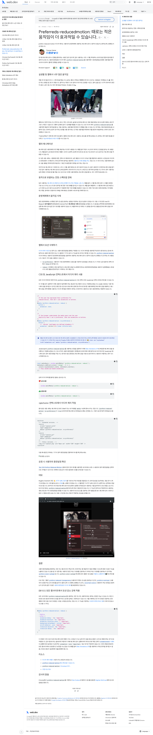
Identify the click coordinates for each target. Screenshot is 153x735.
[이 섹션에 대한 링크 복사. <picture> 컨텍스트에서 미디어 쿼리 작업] (77, 403)
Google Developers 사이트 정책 (59, 700)
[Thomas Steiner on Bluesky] (55, 53)
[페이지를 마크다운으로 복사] (105, 37)
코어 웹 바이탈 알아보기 (28, 11)
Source (83, 68)
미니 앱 (127, 11)
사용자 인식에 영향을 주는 (81, 161)
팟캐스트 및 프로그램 (110, 723)
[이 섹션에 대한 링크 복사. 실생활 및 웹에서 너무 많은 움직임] (69, 75)
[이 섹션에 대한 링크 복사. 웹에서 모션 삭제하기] (58, 245)
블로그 (64, 2)
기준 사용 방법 (54, 2)
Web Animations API (91, 349)
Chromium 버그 (65, 666)
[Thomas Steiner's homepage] (57, 53)
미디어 (135, 11)
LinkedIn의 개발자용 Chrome (136, 720)
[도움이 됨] (110, 26)
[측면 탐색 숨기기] (21, 732)
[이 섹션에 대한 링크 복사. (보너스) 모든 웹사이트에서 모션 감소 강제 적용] (81, 591)
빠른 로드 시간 (14, 11)
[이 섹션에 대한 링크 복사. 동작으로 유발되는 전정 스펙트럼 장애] (73, 178)
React (109, 11)
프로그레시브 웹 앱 (49, 11)
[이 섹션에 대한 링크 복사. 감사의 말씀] (50, 675)
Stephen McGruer (101, 680)
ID (39, 11)
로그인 (149, 2)
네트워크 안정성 (99, 11)
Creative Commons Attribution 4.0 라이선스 (68, 698)
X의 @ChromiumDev (134, 715)
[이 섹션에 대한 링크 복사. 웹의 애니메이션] (54, 144)
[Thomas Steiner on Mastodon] (52, 53)
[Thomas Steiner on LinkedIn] (50, 53)
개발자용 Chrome (110, 715)
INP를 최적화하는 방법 (85, 11)
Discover (37, 2)
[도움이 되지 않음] (113, 26)
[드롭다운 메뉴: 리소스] (30, 2)
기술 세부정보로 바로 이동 (51, 138)
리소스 (26, 2)
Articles (5, 8)
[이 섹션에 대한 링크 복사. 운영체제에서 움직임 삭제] (62, 196)
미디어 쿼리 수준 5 (44, 251)
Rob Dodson (76, 680)
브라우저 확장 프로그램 (96, 601)
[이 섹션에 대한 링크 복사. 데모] (44, 475)
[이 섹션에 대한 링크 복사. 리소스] (46, 655)
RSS (130, 723)
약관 (27, 731)
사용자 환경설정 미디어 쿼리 (62, 585)
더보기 (142, 11)
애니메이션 (118, 11)
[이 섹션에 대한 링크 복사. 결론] (44, 564)
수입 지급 (60, 11)
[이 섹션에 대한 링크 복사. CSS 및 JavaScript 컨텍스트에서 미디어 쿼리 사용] (84, 275)
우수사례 (72, 2)
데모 (61, 483)
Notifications (71, 11)
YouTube (131, 717)
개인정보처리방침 (34, 731)
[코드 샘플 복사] (117, 294)
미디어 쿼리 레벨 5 (47, 660)
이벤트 (107, 642)
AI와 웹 (4, 11)
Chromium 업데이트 (110, 717)
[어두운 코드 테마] (115, 294)
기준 (45, 2)
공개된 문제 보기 (86, 717)
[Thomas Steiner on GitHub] (47, 53)
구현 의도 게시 (46, 669)
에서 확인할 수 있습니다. (59, 663)
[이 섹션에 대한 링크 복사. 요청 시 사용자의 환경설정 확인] (67, 462)
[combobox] (118, 2)
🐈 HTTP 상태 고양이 (60, 481)
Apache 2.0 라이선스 (106, 698)
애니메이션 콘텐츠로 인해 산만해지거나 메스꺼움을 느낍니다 (65, 183)
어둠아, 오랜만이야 (99, 574)
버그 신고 (84, 715)
